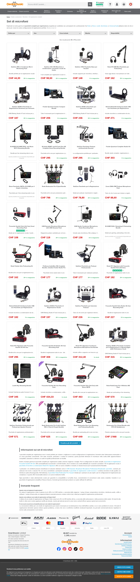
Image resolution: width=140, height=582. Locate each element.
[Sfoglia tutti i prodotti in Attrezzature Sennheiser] (14, 518)
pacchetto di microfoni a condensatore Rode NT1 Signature (37, 465)
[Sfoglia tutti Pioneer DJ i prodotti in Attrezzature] (65, 518)
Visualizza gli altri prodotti (69, 443)
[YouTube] (70, 550)
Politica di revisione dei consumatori (122, 550)
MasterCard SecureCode (102, 523)
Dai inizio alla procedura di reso (123, 544)
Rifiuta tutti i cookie (123, 567)
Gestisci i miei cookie (123, 572)
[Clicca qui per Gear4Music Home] (15, 4)
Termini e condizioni (126, 545)
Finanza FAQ (128, 547)
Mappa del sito (128, 552)
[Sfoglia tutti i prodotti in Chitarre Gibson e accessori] (77, 518)
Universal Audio (114, 26)
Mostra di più (51, 28)
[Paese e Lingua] (130, 4)
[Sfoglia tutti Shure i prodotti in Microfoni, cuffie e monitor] (27, 518)
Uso (35, 33)
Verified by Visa (116, 523)
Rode (89, 26)
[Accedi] (117, 4)
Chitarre (34, 528)
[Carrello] (124, 4)
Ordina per (11, 33)
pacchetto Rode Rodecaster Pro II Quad (61, 472)
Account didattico (127, 535)
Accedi (130, 536)
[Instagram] (64, 550)
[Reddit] (81, 550)
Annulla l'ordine (128, 542)
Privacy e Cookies (127, 549)
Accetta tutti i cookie (124, 576)
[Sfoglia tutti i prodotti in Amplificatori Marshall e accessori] (90, 518)
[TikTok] (76, 550)
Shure (94, 26)
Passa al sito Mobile (126, 555)
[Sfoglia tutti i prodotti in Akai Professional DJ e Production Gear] (40, 518)
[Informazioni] (110, 4)
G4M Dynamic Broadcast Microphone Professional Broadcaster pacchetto (89, 469)
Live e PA (106, 528)
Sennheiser (104, 26)
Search (90, 4)
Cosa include (64, 33)
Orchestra (77, 528)
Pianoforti (62, 528)
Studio (92, 528)
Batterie (48, 528)
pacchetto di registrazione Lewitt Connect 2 (84, 470)
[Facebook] (59, 550)
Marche (87, 33)
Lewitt (98, 26)
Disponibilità (115, 33)
